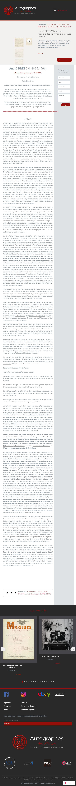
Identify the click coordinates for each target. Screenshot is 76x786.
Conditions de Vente (29, 706)
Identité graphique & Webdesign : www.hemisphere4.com (38, 783)
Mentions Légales (27, 710)
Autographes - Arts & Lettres (57, 24)
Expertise (7, 706)
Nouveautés (55, 27)
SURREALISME (66, 27)
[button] (55, 10)
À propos (7, 703)
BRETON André (44, 27)
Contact (24, 703)
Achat (6, 710)
